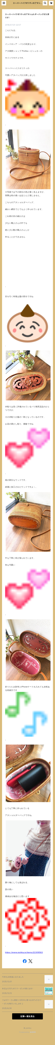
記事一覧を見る (27, 1016)
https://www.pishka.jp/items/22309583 (24, 952)
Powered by (24, 1032)
